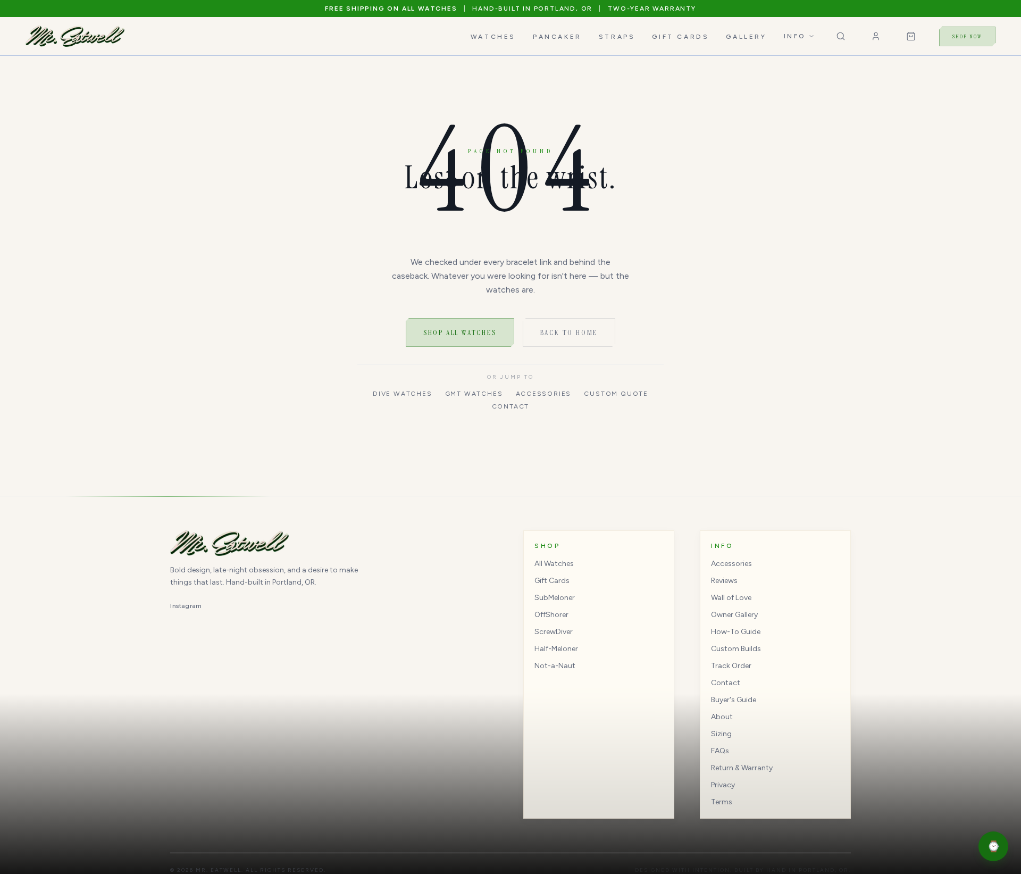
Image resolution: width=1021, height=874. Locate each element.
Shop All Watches (460, 332)
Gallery (746, 36)
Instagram (186, 606)
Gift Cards (680, 36)
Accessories (544, 393)
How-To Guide (735, 631)
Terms (721, 801)
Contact (511, 406)
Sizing (721, 733)
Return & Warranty (742, 767)
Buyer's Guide (733, 699)
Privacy (723, 784)
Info (795, 36)
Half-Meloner (556, 648)
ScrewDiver (553, 631)
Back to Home (569, 332)
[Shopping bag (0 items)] (911, 36)
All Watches (554, 563)
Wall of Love (731, 597)
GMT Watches (474, 393)
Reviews (724, 580)
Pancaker (557, 36)
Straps (617, 36)
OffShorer (551, 614)
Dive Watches (402, 393)
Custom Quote (616, 393)
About (722, 716)
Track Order (731, 665)
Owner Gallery (734, 614)
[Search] (841, 36)
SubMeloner (554, 597)
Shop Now (967, 36)
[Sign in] (876, 36)
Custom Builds (736, 648)
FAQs (720, 750)
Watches (493, 36)
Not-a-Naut (554, 665)
